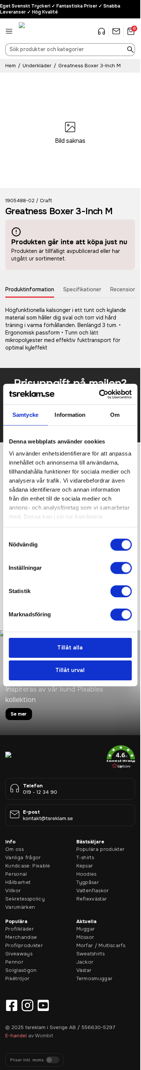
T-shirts (85, 857)
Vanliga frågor (23, 857)
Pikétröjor (17, 978)
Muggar (85, 929)
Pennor (14, 962)
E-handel (16, 1035)
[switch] (121, 568)
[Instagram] (27, 1005)
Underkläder (37, 65)
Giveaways (18, 953)
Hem (10, 65)
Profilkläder (19, 929)
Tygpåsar (87, 882)
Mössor (85, 937)
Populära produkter (100, 849)
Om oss (14, 849)
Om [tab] (115, 415)
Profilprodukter (24, 945)
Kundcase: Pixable (27, 866)
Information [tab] (70, 415)
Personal (16, 874)
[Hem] (37, 31)
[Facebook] (11, 1005)
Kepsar (84, 866)
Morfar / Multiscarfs (101, 945)
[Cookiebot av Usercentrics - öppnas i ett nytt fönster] (100, 394)
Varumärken (20, 907)
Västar (84, 970)
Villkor (13, 890)
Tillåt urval (70, 670)
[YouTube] (43, 1005)
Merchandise (21, 937)
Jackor (85, 962)
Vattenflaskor (92, 890)
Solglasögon (21, 970)
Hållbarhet (17, 882)
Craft (46, 200)
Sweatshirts (90, 953)
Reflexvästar (91, 899)
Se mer (19, 714)
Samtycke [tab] (25, 415)
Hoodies (86, 874)
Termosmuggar (94, 978)
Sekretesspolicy (25, 899)
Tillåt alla (70, 647)
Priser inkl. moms (27, 1060)
